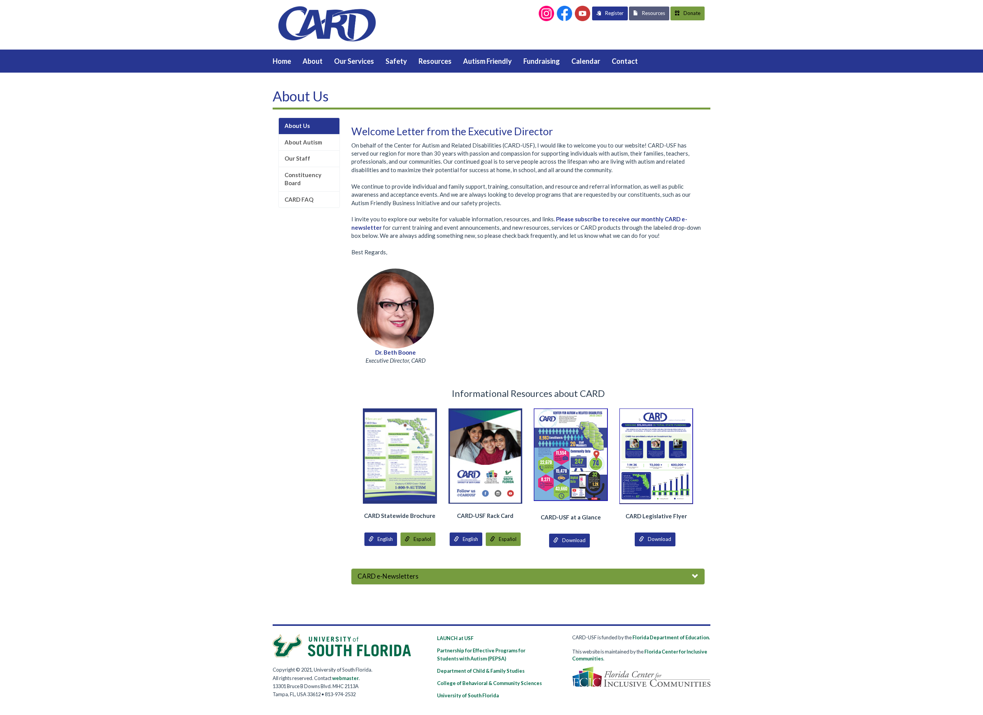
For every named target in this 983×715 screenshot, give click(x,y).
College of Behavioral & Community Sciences (489, 683)
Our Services (354, 61)
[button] (546, 13)
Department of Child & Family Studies (481, 671)
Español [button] (422, 539)
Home (282, 61)
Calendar (585, 61)
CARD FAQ (299, 199)
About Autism (303, 142)
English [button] (385, 539)
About (313, 61)
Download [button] (574, 540)
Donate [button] (691, 13)
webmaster (345, 678)
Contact (625, 61)
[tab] (528, 576)
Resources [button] (653, 13)
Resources (435, 61)
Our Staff (297, 158)
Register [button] (614, 13)
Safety (396, 61)
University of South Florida (468, 695)
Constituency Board (303, 178)
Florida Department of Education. (671, 637)
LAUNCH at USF (455, 638)
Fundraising (541, 61)
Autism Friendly (487, 61)
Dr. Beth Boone (395, 352)
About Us (297, 125)
